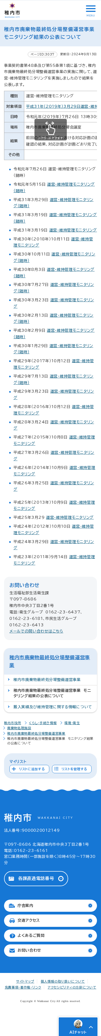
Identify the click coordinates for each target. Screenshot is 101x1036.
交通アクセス (29, 920)
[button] (90, 8)
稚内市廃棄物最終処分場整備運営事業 (47, 680)
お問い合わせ (29, 950)
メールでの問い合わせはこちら (36, 631)
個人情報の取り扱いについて (63, 981)
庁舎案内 (25, 905)
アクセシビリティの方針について (72, 987)
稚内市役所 (12, 722)
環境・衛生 (72, 722)
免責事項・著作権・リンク (23, 987)
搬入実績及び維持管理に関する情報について (52, 707)
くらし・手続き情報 (43, 722)
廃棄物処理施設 (19, 728)
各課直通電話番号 (36, 878)
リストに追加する (32, 769)
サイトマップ (25, 981)
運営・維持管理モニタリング (73, 230)
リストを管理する (75, 769)
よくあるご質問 (31, 935)
